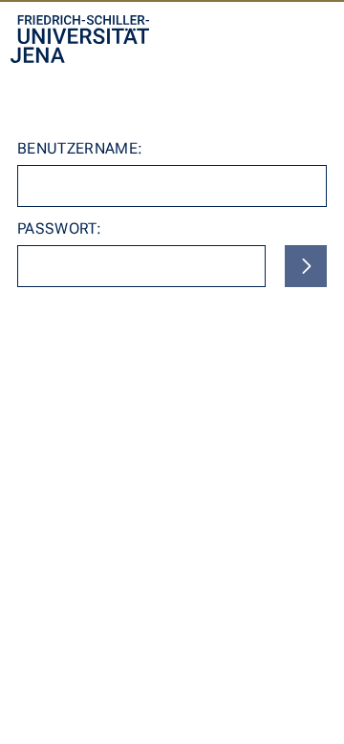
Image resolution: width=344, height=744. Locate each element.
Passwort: (59, 228)
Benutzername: (79, 148)
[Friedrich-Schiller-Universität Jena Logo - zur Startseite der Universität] (80, 39)
